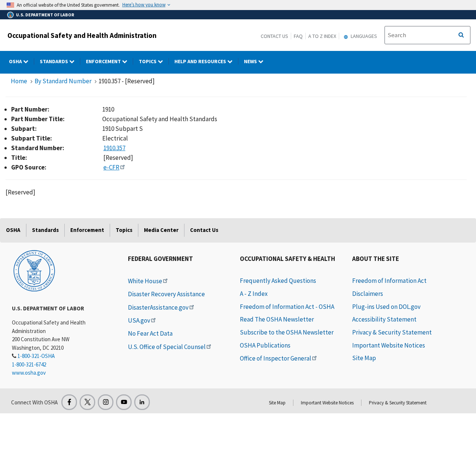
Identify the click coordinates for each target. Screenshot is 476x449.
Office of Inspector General (275, 358)
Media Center (161, 229)
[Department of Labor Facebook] (69, 402)
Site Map (364, 358)
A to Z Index (322, 36)
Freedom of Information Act (389, 281)
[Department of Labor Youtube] (124, 402)
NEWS (251, 61)
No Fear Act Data (150, 333)
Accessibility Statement (384, 319)
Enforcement (104, 61)
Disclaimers (367, 294)
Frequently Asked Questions (278, 281)
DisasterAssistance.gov (158, 307)
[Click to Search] (461, 35)
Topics (148, 61)
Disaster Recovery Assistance (166, 294)
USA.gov (139, 320)
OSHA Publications (265, 345)
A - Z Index (254, 294)
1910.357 (114, 148)
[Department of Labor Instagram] (105, 402)
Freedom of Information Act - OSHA (287, 307)
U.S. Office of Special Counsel (167, 347)
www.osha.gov (29, 372)
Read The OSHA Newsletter (277, 319)
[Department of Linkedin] (142, 402)
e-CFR (111, 167)
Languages (363, 36)
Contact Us (274, 36)
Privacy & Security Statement (392, 332)
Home (19, 81)
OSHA (16, 61)
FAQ (298, 36)
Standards (54, 61)
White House (145, 281)
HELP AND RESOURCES (200, 61)
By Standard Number (63, 81)
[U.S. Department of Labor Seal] (34, 270)
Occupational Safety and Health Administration (82, 35)
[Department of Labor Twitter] (87, 402)
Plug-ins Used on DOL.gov (386, 307)
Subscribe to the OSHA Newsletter (287, 332)
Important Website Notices (388, 345)
